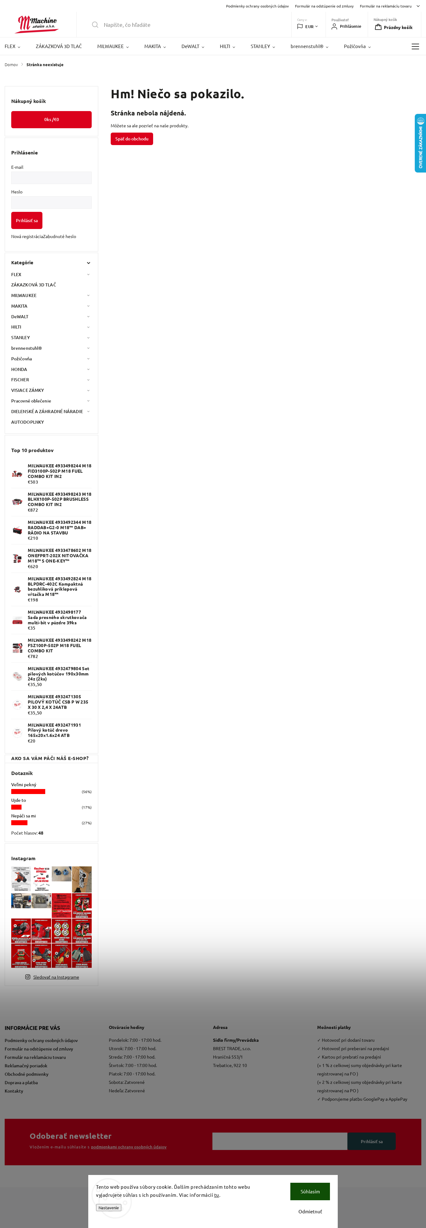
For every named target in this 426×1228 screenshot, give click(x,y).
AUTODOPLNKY (27, 422)
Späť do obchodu (131, 139)
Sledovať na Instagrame (56, 977)
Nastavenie (109, 1207)
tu (216, 1195)
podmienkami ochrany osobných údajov (129, 1147)
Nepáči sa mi (23, 816)
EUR (309, 26)
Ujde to (18, 800)
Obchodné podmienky (26, 1074)
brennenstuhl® (26, 348)
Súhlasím (310, 1191)
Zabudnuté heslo (59, 236)
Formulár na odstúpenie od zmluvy (324, 5)
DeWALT (20, 316)
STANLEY (20, 337)
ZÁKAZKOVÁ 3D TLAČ (33, 285)
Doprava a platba (21, 1082)
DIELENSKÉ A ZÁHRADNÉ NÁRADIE (47, 411)
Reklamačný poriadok (26, 1066)
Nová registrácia (27, 236)
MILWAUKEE (23, 295)
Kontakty (14, 1091)
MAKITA (19, 306)
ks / (51, 119)
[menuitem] (16, 46)
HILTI (16, 327)
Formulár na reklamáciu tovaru (386, 5)
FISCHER (20, 380)
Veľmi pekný (23, 784)
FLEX (16, 274)
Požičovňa (21, 359)
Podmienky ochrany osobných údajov (257, 5)
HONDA (19, 369)
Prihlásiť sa (27, 220)
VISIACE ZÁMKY (27, 390)
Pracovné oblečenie (31, 401)
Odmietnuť (310, 1211)
